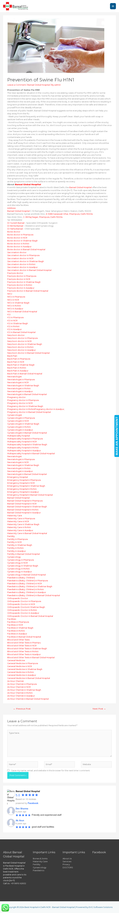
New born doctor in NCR (19, 341)
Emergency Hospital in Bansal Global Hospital (30, 495)
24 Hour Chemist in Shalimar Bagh (24, 690)
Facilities (11, 619)
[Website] (96, 765)
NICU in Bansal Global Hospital (22, 311)
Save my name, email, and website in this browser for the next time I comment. (50, 770)
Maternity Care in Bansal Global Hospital (27, 533)
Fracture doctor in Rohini (19, 285)
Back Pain (12, 356)
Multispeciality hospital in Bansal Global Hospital (31, 453)
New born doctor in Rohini (20, 347)
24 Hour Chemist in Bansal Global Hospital (28, 699)
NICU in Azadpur (15, 308)
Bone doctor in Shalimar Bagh (22, 241)
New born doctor (16, 335)
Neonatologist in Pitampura (21, 379)
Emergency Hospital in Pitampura (24, 480)
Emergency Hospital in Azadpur (23, 492)
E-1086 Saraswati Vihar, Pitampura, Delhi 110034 (69, 214)
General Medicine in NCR (19, 666)
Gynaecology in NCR (17, 563)
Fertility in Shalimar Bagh (19, 545)
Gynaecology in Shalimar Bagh (22, 566)
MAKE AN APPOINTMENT (117, 436)
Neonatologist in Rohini (19, 388)
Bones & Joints (40, 858)
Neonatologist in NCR (18, 382)
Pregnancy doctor (16, 397)
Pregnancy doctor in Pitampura (23, 400)
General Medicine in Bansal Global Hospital (28, 678)
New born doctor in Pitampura (22, 338)
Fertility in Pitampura (17, 539)
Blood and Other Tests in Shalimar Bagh (27, 648)
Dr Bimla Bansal (15, 226)
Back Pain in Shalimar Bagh (21, 365)
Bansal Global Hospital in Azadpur (24, 512)
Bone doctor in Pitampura (20, 235)
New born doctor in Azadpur (21, 350)
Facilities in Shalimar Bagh (20, 628)
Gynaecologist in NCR (18, 421)
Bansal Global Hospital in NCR (22, 504)
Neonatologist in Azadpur (20, 391)
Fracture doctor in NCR (18, 279)
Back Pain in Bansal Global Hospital (24, 373)
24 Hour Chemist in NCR (19, 687)
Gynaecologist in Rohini (19, 427)
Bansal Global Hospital (38, 85)
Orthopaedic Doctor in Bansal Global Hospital (30, 616)
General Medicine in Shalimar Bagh (24, 669)
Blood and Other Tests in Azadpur (24, 654)
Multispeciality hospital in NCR (22, 441)
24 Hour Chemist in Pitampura (22, 684)
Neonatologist (14, 376)
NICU (9, 294)
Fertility (11, 536)
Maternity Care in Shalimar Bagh (23, 524)
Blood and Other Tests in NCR (22, 645)
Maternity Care (14, 515)
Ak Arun (20, 820)
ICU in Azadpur (14, 329)
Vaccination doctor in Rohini (21, 264)
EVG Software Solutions (100, 907)
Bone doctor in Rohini (18, 243)
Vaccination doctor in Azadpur (22, 267)
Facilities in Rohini (16, 631)
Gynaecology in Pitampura (20, 560)
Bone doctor (13, 232)
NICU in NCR (13, 300)
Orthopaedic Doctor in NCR (21, 604)
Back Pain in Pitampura (18, 359)
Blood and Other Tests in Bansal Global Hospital (31, 657)
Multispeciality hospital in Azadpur (24, 450)
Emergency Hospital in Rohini (22, 489)
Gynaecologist (14, 415)
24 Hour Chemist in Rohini (20, 693)
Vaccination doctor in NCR (20, 258)
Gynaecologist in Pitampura (21, 418)
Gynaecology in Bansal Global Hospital (26, 575)
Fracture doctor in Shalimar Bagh (24, 282)
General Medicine (16, 660)
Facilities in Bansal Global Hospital (24, 637)
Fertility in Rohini (15, 548)
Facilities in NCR (15, 625)
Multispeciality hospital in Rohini (23, 447)
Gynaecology (14, 557)
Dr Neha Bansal (15, 229)
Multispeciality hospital (18, 436)
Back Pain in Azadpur (17, 371)
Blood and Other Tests (18, 640)
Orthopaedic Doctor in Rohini (22, 610)
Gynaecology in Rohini (18, 569)
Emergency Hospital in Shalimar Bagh (26, 486)
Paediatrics (38, 870)
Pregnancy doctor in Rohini (21, 409)
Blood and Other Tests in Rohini (22, 651)
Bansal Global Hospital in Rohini (22, 510)
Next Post (99, 708)
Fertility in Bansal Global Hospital (23, 554)
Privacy (66, 864)
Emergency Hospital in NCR (21, 483)
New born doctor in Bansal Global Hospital (28, 353)
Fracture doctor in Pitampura (21, 276)
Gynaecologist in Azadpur (20, 430)
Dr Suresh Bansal (15, 223)
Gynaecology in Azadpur (19, 571)
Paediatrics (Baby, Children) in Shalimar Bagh (29, 586)
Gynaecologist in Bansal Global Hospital (27, 433)
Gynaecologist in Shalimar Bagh (23, 424)
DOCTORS (68, 867)
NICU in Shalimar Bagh (18, 303)
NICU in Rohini (14, 306)
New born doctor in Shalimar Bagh (24, 344)
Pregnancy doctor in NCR (20, 403)
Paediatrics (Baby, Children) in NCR (24, 583)
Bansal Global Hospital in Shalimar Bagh (27, 506)
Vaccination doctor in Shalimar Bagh (25, 261)
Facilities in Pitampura (18, 622)
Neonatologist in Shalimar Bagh (23, 385)
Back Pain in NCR (15, 362)
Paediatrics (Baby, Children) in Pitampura (27, 580)
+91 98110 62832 (18, 883)
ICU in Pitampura (15, 317)
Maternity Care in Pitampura (21, 518)
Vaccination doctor (16, 252)
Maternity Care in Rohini (19, 527)
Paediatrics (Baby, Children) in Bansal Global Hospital (33, 595)
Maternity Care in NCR (18, 521)
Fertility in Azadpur (16, 551)
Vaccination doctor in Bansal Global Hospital (29, 270)
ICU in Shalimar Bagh (17, 323)
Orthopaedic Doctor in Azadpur (23, 613)
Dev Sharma (22, 808)
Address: (11, 208)
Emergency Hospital (17, 477)
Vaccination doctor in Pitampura (23, 255)
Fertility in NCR (14, 542)
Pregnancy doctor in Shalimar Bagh (25, 406)
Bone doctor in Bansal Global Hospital (26, 249)
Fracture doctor (15, 273)
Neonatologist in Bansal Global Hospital (27, 394)
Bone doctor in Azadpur (19, 246)
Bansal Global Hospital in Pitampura (25, 501)
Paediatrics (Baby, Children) (21, 577)
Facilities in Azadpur (17, 634)
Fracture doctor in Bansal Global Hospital (27, 291)
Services (67, 861)
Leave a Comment (16, 85)
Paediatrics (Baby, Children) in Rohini (25, 589)
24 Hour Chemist (15, 681)
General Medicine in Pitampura (22, 663)
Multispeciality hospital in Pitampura (25, 439)
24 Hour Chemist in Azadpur (21, 696)
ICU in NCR (12, 320)
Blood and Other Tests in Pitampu (24, 643)
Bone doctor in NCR (17, 238)
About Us (67, 858)
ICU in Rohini (13, 326)
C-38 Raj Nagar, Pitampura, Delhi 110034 (43, 217)
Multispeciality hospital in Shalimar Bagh (27, 444)
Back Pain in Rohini (16, 368)
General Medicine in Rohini (20, 672)
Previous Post (22, 708)
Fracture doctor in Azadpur (20, 288)
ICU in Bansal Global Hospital (21, 332)
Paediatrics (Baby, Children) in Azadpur (26, 592)
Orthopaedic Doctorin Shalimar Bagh (26, 607)
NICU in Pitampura (16, 297)
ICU (9, 314)
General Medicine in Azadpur (21, 675)
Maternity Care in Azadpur (20, 530)
